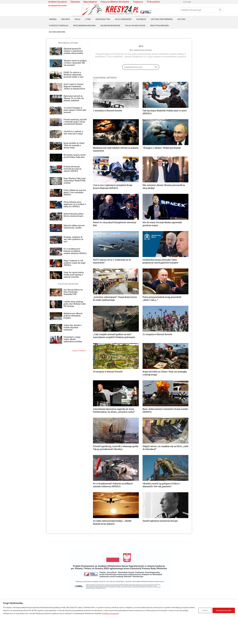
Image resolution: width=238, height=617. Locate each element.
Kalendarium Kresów (110, 26)
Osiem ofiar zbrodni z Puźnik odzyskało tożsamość (73, 327)
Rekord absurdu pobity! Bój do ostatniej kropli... (74, 215)
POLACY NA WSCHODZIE (68, 284)
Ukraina (52, 19)
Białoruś (65, 19)
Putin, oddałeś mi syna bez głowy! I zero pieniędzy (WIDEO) (75, 192)
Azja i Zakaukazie (123, 19)
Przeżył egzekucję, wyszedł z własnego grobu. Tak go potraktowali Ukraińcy (75, 121)
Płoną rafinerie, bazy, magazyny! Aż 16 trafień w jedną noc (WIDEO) (75, 204)
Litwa (88, 19)
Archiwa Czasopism (57, 2)
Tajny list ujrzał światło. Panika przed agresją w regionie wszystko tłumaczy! (74, 275)
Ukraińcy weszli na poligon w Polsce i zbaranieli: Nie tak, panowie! (75, 62)
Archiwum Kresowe (57, 5)
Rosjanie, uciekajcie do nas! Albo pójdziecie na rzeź (73, 239)
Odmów (205, 610)
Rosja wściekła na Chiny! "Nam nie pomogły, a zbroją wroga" (74, 145)
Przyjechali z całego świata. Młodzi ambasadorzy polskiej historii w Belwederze (73, 340)
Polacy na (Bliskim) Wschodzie (115, 2)
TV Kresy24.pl (153, 2)
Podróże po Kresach (58, 26)
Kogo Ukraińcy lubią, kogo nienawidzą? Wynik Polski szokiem (75, 180)
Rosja (77, 19)
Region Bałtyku (103, 19)
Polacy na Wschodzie (135, 26)
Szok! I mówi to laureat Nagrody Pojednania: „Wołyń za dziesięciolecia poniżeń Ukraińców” (74, 87)
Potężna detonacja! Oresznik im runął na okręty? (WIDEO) (72, 168)
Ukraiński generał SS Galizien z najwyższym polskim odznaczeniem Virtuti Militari (73, 51)
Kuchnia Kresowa (57, 32)
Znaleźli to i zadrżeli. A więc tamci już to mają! (73, 132)
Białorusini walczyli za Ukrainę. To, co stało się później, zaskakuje (74, 98)
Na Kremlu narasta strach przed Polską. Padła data (75, 156)
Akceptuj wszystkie (223, 610)
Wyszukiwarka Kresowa (84, 26)
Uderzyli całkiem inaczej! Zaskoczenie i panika (74, 226)
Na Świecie (141, 19)
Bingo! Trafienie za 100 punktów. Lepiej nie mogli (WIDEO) (74, 262)
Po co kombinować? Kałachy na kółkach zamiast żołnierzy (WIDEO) (75, 251)
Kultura (181, 19)
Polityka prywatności (110, 613)
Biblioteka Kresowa (159, 26)
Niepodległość (90, 2)
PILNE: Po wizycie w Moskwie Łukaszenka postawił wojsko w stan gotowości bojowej (73, 75)
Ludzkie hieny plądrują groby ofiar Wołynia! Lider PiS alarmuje (75, 303)
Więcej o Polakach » (79, 351)
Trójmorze (138, 2)
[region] (119, 608)
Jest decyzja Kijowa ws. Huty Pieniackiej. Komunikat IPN (73, 291)
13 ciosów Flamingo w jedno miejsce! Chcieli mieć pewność (75, 110)
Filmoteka (75, 2)
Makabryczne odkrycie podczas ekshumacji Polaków (73, 315)
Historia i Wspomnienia (162, 19)
